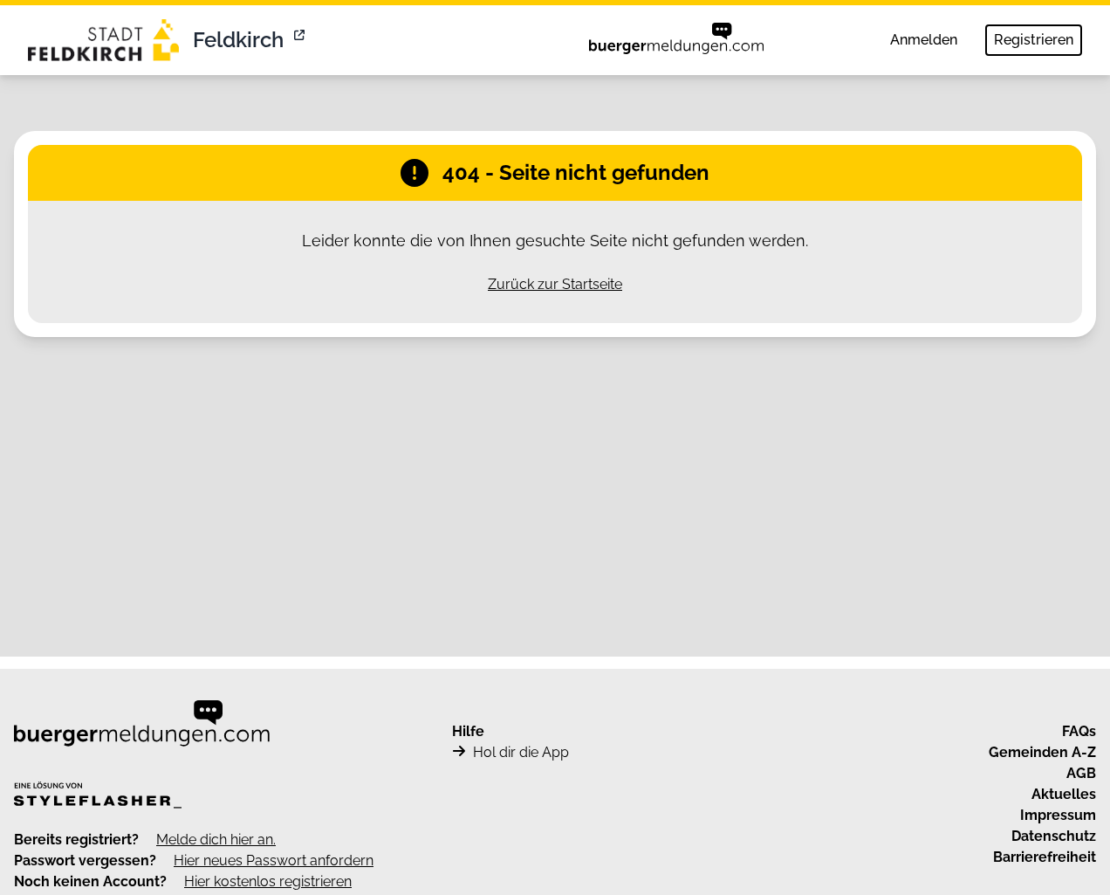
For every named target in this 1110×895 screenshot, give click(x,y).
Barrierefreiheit (1044, 857)
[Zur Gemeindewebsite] (301, 40)
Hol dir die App (521, 752)
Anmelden (923, 39)
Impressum (1058, 815)
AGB (1081, 773)
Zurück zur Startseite (555, 284)
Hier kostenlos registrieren (268, 881)
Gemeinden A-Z (1042, 752)
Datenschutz (1053, 836)
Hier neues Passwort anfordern (273, 860)
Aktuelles (1063, 794)
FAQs (1079, 731)
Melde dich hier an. (216, 839)
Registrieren (1033, 39)
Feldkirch (238, 39)
